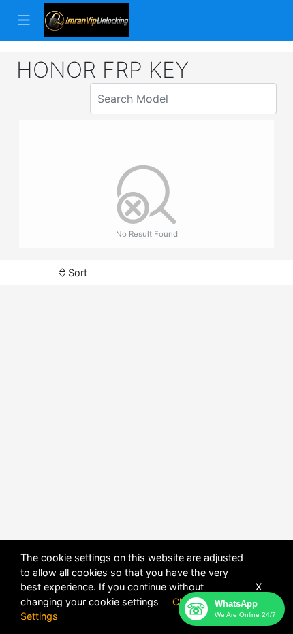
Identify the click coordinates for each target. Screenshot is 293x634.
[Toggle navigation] (23, 20)
